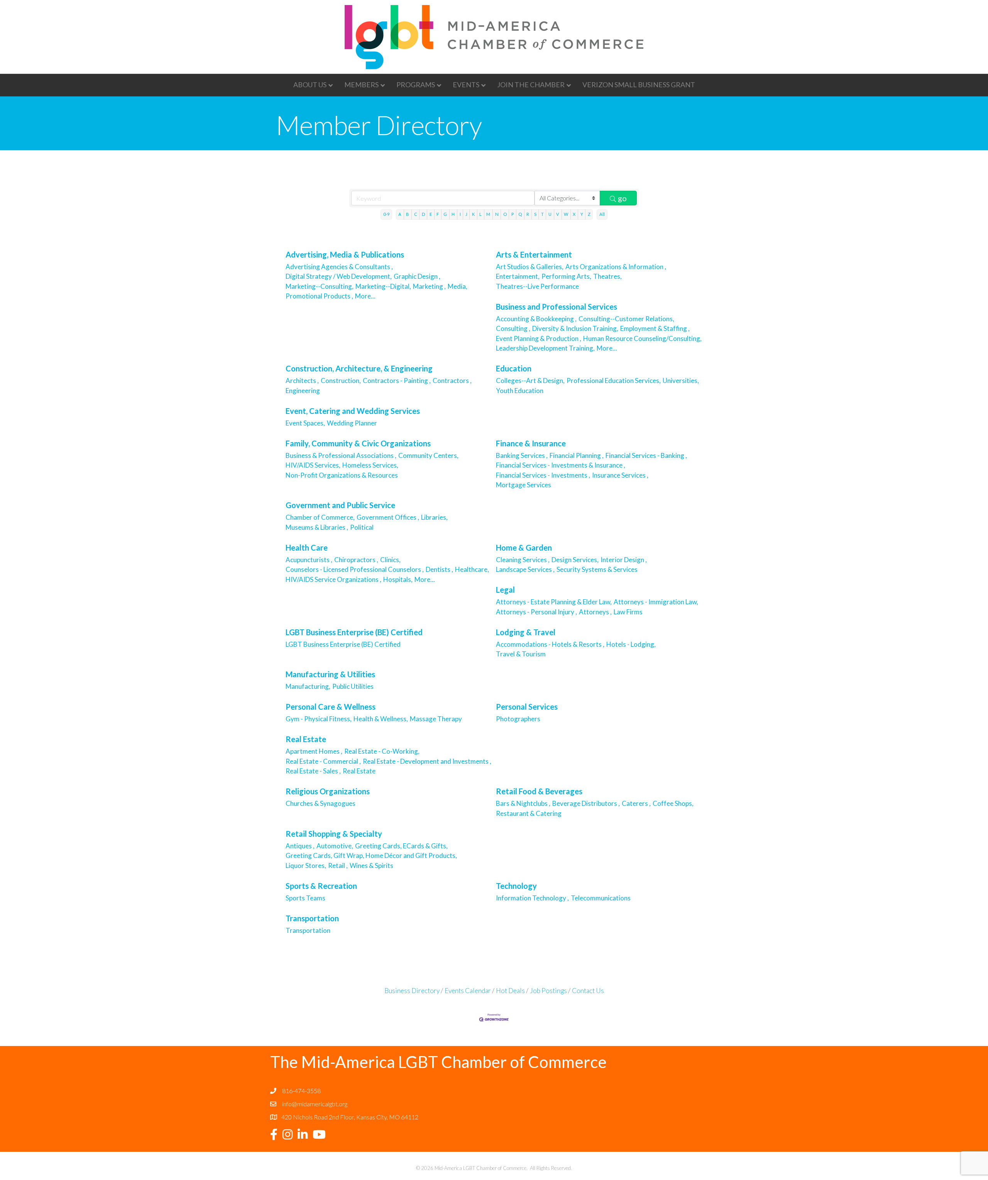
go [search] (622, 198)
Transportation (312, 918)
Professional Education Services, (614, 380)
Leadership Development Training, (545, 348)
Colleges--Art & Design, (530, 380)
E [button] (431, 214)
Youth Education (519, 391)
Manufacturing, (308, 686)
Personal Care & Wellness (331, 706)
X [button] (574, 214)
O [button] (505, 214)
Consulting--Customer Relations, (626, 319)
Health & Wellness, (381, 719)
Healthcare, (472, 569)
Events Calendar (468, 991)
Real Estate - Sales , (313, 771)
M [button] (488, 214)
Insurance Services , (620, 475)
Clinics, (390, 560)
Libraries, (434, 517)
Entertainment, (518, 276)
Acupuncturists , (309, 560)
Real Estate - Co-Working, (382, 751)
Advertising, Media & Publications (345, 254)
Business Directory (412, 991)
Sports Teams (305, 898)
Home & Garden (524, 547)
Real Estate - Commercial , (323, 761)
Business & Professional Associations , (341, 455)
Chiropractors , (356, 560)
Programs (415, 84)
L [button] (480, 214)
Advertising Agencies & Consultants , (339, 267)
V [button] (557, 214)
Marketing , (429, 286)
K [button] (473, 214)
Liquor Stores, (306, 865)
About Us (310, 84)
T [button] (542, 214)
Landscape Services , (525, 569)
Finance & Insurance (531, 443)
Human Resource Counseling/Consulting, (642, 338)
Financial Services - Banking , (646, 455)
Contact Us (588, 991)
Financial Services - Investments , (543, 475)
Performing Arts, (566, 276)
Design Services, (575, 560)
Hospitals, (398, 579)
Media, (457, 286)
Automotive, (334, 846)
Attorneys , (595, 612)
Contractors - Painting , (397, 380)
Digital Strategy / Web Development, (339, 276)
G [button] (445, 214)
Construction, (341, 380)
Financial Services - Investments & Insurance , (560, 465)
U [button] (550, 214)
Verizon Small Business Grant (638, 84)
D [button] (423, 214)
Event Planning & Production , (538, 338)
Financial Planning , (577, 455)
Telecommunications (601, 898)
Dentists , (439, 569)
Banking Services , (522, 455)
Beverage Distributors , (586, 803)
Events (466, 84)
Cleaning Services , (523, 560)
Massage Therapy (436, 719)
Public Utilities (353, 686)
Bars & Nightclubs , (523, 803)
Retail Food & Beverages (539, 791)
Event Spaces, (305, 423)
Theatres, (607, 276)
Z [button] (589, 214)
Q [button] (520, 214)
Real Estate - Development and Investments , (427, 761)
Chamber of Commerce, (320, 517)
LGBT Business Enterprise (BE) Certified (354, 632)
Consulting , (513, 328)
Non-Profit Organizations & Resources (342, 475)
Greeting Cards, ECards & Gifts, (401, 846)
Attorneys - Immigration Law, (656, 602)
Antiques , (300, 846)
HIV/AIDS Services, (313, 465)
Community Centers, (428, 455)
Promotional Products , (319, 296)
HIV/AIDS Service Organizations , (333, 579)
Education (513, 368)
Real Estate (306, 739)
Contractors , (452, 380)
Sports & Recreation (321, 885)
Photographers (518, 719)
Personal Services (527, 706)
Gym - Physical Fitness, (319, 719)
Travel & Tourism (521, 654)
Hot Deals (510, 991)
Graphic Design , (417, 276)
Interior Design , (624, 560)
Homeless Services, (370, 465)
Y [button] (581, 214)
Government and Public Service (340, 505)
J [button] (466, 214)
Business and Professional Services (556, 306)
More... (365, 296)
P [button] (512, 214)
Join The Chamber (531, 84)
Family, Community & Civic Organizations (358, 443)
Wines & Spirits (371, 865)
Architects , (302, 380)
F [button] (437, 214)
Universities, (681, 380)
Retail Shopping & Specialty (334, 833)
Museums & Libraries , (317, 527)
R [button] (527, 214)
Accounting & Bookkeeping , (536, 319)
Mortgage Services (524, 485)
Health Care (307, 547)
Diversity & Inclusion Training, (575, 328)
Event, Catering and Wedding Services (353, 410)
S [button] (535, 214)
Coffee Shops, (673, 803)
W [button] (566, 214)
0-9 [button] (386, 214)
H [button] (453, 214)
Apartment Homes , (314, 751)
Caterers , (636, 803)
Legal (505, 589)
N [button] (497, 214)
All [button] (602, 214)
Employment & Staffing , (655, 328)
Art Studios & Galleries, (529, 267)
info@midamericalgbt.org (314, 1103)
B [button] (407, 214)
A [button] (399, 214)
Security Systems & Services (598, 569)
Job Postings (548, 991)
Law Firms (628, 612)
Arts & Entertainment (534, 254)
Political (362, 527)
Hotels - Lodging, (631, 644)
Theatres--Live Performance (537, 286)
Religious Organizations (328, 791)
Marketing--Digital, (383, 286)
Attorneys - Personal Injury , (536, 612)
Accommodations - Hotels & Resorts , (550, 644)
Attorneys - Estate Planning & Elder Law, (554, 602)
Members (361, 84)
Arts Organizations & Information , (615, 267)
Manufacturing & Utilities (330, 674)
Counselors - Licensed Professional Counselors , (355, 569)
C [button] (415, 214)
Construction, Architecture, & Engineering (359, 368)
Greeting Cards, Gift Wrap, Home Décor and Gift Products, (371, 855)
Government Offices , (388, 517)
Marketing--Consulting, (320, 286)
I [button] (460, 214)
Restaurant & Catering (529, 813)
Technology (516, 885)
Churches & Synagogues (321, 803)
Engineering (303, 391)
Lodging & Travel (525, 632)
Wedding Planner (352, 423)
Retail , (338, 865)
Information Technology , (532, 898)
